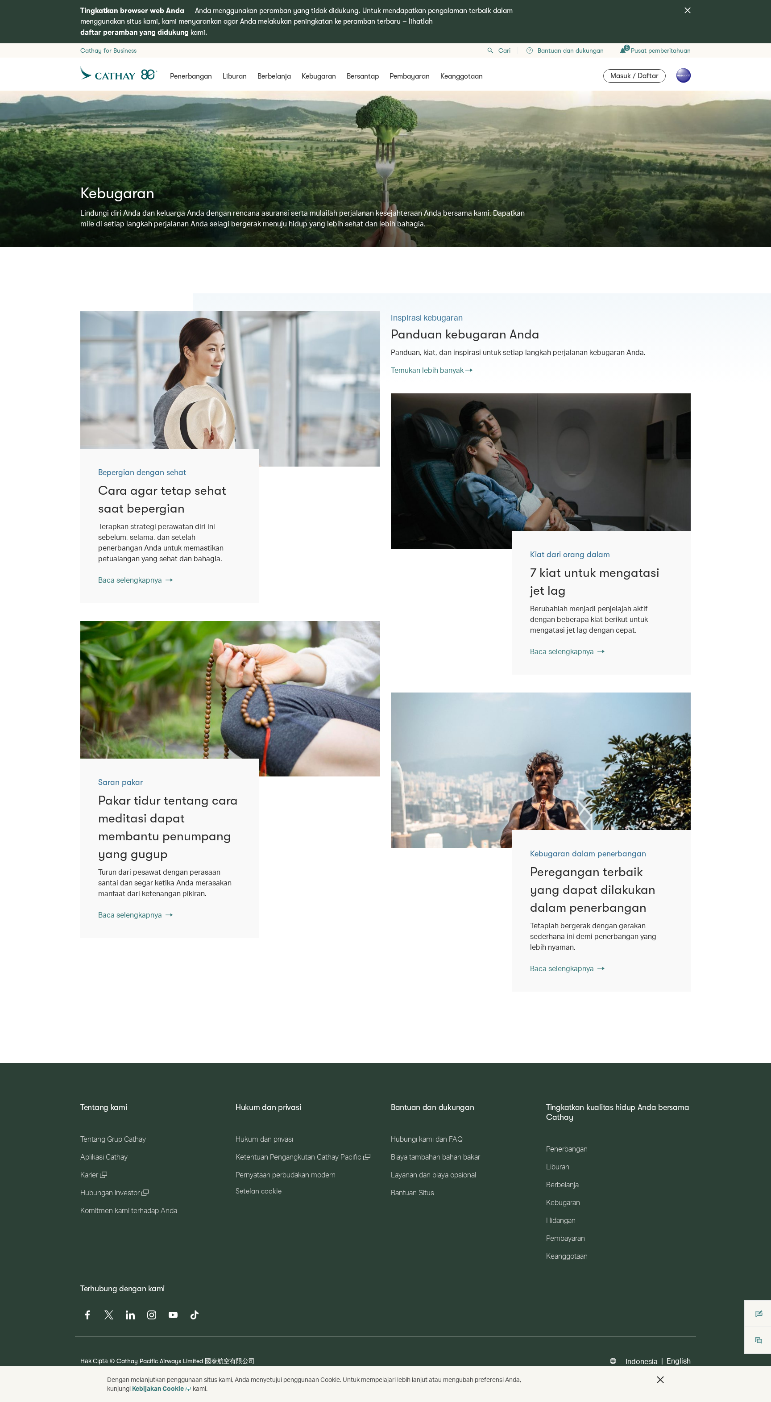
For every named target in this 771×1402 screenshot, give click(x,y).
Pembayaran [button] (410, 76)
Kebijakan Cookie (158, 1388)
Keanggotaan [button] (461, 76)
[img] (687, 10)
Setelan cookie (259, 1191)
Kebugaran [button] (319, 76)
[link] (230, 389)
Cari (504, 50)
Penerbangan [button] (191, 76)
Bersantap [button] (363, 76)
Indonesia (642, 1361)
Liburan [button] (235, 76)
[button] (660, 1379)
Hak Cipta (94, 1360)
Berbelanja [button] (274, 76)
